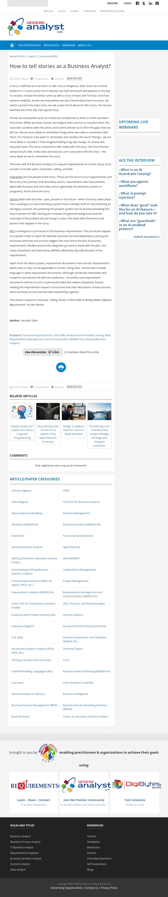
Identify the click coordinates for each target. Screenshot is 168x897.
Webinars (68, 45)
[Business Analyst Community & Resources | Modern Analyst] (36, 26)
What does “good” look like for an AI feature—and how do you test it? (138, 209)
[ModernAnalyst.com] (86, 785)
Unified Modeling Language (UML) (32, 671)
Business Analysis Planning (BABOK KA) (86, 671)
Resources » (52, 45)
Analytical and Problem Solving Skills (89, 335)
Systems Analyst (20, 864)
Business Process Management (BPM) (34, 705)
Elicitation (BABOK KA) (24, 524)
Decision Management (76, 513)
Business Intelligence (75, 694)
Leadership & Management (79, 569)
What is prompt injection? (132, 195)
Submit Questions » (147, 236)
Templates (90, 11)
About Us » (85, 45)
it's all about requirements (33, 804)
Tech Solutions (135, 800)
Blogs (62, 11)
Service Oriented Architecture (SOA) (84, 626)
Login (127, 3)
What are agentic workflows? (134, 183)
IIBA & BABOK (71, 558)
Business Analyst (20, 836)
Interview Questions (112, 11)
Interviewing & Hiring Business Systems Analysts (29, 571)
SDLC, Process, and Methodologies (84, 603)
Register (112, 3)
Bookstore (93, 847)
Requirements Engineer (24, 853)
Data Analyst (18, 869)
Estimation (18, 536)
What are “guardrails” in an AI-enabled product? (137, 225)
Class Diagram (19, 502)
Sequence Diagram (22, 626)
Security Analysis (73, 615)
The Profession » (29, 45)
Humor (74, 11)
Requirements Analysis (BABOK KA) (32, 592)
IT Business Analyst (21, 847)
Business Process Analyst (25, 842)
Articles (48, 11)
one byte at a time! (134, 804)
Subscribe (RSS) (48, 56)
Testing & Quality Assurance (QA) (31, 660)
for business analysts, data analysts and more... (84, 804)
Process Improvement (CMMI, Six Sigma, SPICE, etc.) (31, 583)
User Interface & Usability (78, 682)
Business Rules (20, 716)
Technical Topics (73, 649)
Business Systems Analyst (25, 858)
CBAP (66, 490)
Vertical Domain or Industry (28, 694)
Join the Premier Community (84, 800)
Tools (66, 660)
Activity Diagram (21, 490)
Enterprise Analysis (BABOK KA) (82, 524)
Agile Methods (71, 547)
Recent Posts (17, 56)
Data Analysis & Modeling (26, 513)
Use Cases (17, 682)
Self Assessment (97, 864)
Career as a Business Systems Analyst (85, 716)
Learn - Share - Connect (33, 800)
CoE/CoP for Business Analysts (81, 502)
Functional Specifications (37, 335)
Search (32, 56)
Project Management (76, 581)
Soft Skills (59, 335)
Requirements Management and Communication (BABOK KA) (47, 339)
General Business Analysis (27, 547)
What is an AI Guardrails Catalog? (135, 171)
